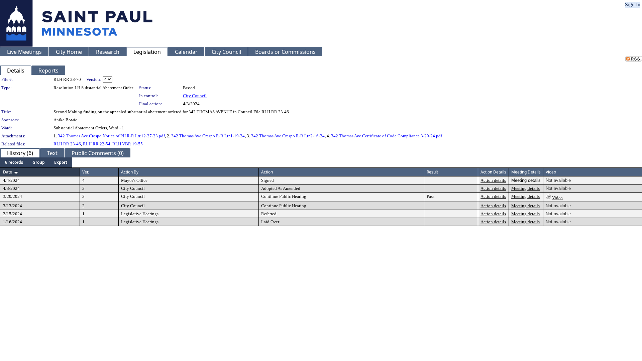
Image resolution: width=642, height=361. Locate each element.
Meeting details (525, 188)
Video (557, 197)
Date (7, 172)
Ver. (85, 172)
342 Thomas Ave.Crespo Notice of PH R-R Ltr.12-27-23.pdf (111, 135)
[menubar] (36, 162)
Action (267, 172)
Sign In (632, 4)
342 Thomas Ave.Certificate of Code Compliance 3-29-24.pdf (386, 135)
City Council (195, 95)
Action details (493, 180)
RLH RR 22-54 (96, 143)
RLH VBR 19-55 (127, 143)
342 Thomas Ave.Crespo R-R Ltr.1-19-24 (208, 135)
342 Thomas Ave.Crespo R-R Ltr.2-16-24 (288, 135)
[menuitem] (14, 162)
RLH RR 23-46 (67, 143)
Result (432, 172)
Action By (129, 172)
